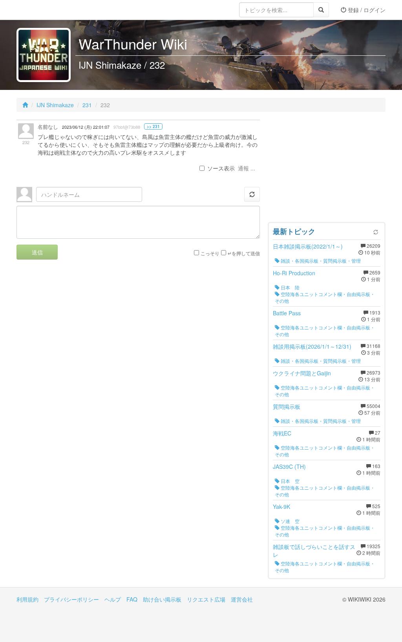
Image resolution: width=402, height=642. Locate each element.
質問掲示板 (286, 406)
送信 (37, 252)
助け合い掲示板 (162, 599)
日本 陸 (290, 287)
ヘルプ (112, 599)
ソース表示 (221, 168)
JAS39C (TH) (289, 466)
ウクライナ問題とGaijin (302, 373)
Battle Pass (287, 313)
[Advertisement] (327, 169)
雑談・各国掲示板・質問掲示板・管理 (320, 260)
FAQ (131, 599)
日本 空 (290, 480)
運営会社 (242, 599)
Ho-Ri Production (294, 273)
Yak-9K (281, 506)
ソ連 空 (290, 521)
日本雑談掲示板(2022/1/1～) (308, 246)
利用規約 (27, 599)
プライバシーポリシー (71, 599)
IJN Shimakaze (55, 105)
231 (87, 105)
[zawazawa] (48, 10)
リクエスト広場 (206, 599)
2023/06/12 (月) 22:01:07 (86, 127)
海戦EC (282, 433)
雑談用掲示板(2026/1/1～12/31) (312, 346)
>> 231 (153, 126)
